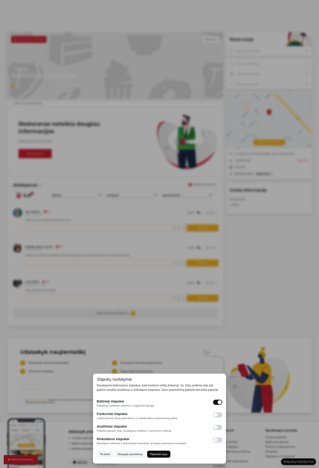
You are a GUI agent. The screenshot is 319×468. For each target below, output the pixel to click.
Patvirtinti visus (158, 454)
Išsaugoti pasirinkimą (130, 454)
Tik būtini (105, 454)
